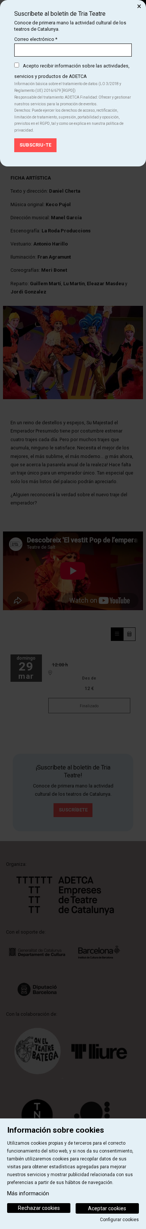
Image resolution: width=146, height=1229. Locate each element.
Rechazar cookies (39, 1208)
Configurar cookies (119, 1219)
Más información (28, 1193)
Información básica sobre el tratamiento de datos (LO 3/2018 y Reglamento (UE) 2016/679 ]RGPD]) (67, 87)
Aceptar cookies (107, 1208)
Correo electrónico (35, 39)
